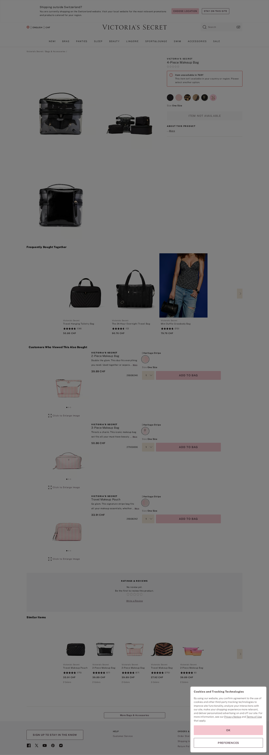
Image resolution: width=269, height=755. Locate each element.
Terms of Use (254, 716)
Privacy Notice (232, 716)
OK (228, 730)
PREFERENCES (228, 742)
